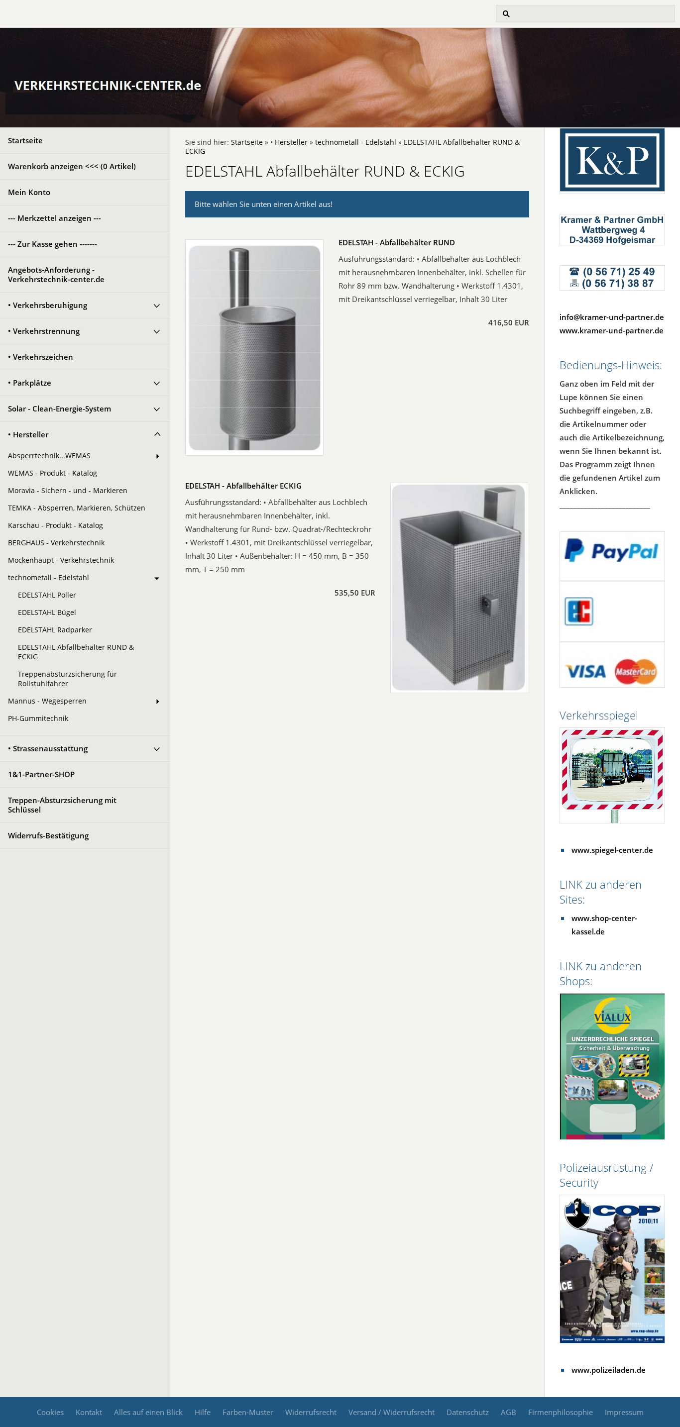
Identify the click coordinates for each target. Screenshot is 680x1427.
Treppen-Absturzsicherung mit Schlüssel (62, 805)
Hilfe (203, 1412)
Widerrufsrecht (311, 1412)
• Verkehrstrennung (44, 331)
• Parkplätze (29, 383)
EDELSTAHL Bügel (47, 612)
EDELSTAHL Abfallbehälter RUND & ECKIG (76, 652)
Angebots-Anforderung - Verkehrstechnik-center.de (56, 274)
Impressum (624, 1412)
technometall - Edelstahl (48, 577)
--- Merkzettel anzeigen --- (54, 218)
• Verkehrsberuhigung (47, 305)
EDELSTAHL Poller (47, 595)
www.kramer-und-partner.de (612, 330)
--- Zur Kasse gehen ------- (52, 244)
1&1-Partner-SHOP (41, 774)
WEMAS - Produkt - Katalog (52, 473)
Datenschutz (468, 1412)
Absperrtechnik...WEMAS (49, 455)
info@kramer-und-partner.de (612, 317)
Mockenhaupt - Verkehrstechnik (61, 560)
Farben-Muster (248, 1412)
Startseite (25, 140)
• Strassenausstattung (48, 748)
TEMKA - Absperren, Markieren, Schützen (76, 508)
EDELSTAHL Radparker (55, 629)
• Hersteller (28, 434)
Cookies (50, 1412)
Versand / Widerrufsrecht (391, 1412)
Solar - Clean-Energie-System (59, 408)
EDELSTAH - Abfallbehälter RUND (397, 242)
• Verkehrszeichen (40, 357)
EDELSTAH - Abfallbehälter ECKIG (243, 486)
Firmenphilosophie (560, 1412)
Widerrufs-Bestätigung (48, 835)
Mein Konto (29, 192)
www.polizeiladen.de (608, 1370)
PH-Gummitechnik (38, 718)
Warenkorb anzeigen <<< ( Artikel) (72, 166)
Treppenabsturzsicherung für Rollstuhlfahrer (67, 679)
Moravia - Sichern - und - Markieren (67, 490)
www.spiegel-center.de (612, 850)
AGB (508, 1412)
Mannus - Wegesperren (47, 701)
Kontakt (89, 1412)
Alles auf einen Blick (148, 1412)
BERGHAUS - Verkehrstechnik (56, 542)
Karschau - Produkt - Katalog (55, 525)
